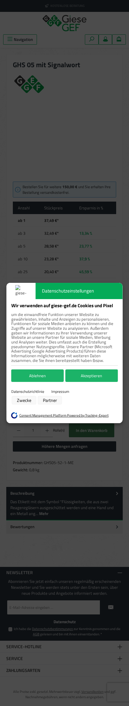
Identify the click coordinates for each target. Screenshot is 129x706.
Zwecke (24, 400)
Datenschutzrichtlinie (27, 391)
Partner (50, 400)
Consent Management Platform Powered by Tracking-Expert (64, 415)
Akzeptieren (91, 376)
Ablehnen (37, 376)
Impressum (60, 391)
